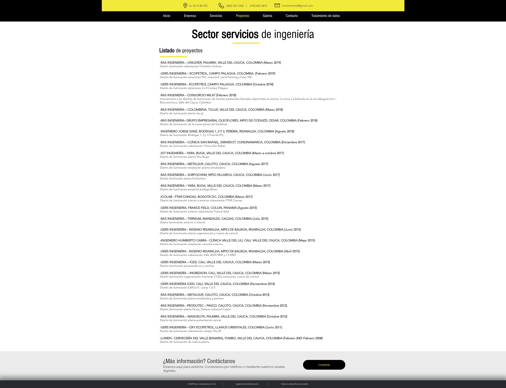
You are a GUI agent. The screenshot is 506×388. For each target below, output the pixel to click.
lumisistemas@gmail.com (297, 5)
